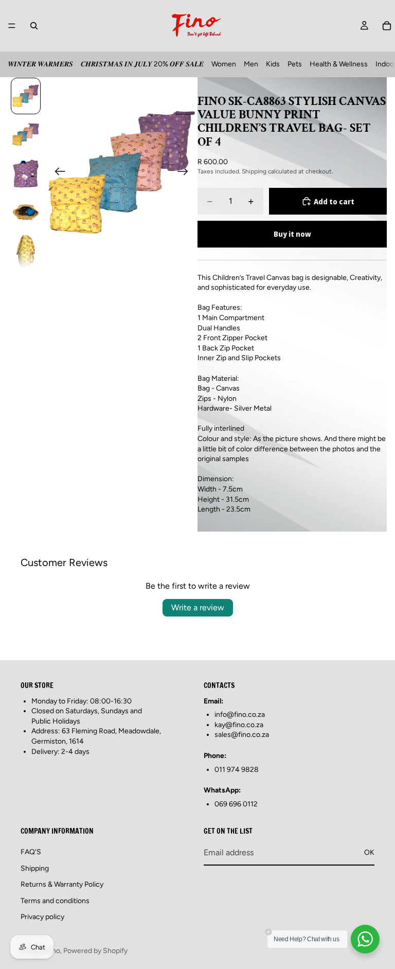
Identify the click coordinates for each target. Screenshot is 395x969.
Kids (273, 64)
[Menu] (12, 26)
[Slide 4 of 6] (26, 212)
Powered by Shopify (95, 950)
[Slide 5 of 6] (26, 251)
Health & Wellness (339, 64)
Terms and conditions (55, 900)
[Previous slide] (56, 173)
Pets (295, 64)
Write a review (197, 607)
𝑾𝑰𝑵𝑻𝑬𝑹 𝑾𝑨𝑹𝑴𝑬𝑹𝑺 (40, 64)
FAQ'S (31, 852)
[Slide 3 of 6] (26, 173)
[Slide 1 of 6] (26, 96)
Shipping (35, 868)
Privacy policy (42, 916)
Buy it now (292, 234)
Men (251, 64)
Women (223, 64)
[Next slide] (186, 173)
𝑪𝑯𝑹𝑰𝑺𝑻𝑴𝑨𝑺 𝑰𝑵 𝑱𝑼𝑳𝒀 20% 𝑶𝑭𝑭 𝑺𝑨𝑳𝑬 (142, 64)
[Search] (34, 25)
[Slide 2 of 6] (26, 134)
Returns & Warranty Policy (62, 884)
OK (369, 852)
